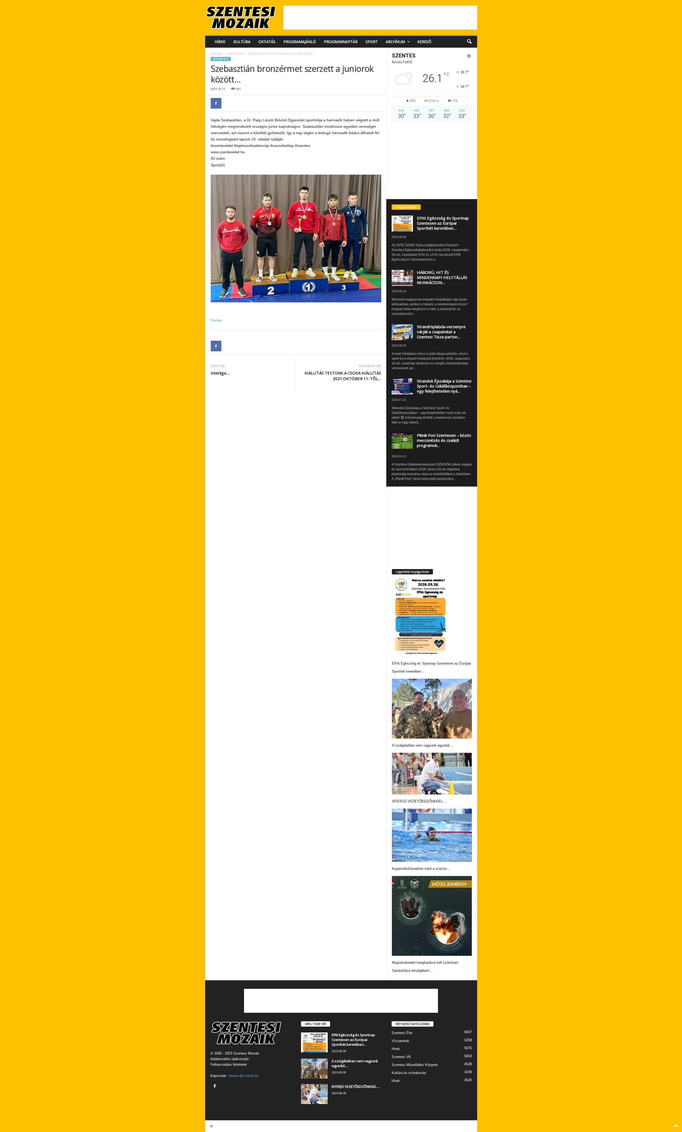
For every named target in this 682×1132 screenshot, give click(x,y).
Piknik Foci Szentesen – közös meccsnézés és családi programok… (444, 440)
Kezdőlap (216, 53)
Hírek (220, 41)
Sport (372, 41)
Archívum (395, 41)
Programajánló (299, 41)
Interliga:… (220, 373)
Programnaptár (341, 41)
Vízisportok (400, 1041)
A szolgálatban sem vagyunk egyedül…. (423, 745)
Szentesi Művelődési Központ (415, 1065)
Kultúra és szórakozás (409, 1073)
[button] (469, 42)
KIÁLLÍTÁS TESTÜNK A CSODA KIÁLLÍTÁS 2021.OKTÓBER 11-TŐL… (343, 375)
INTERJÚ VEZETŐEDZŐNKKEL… (419, 801)
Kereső (424, 41)
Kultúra (241, 41)
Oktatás (266, 41)
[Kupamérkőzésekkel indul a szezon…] (432, 835)
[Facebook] (216, 103)
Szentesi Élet (235, 53)
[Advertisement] (380, 18)
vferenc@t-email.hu (243, 1076)
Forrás (216, 320)
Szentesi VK (401, 1057)
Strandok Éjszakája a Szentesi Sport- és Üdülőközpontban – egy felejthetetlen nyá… (444, 386)
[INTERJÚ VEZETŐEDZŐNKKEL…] (432, 774)
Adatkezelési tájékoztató (229, 1059)
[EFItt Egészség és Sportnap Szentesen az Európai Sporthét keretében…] (420, 617)
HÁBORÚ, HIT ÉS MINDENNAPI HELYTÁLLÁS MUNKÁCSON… (442, 277)
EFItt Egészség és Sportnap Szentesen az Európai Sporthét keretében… (443, 223)
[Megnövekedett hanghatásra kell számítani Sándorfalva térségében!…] (432, 916)
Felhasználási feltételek (228, 1065)
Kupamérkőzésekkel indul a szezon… (421, 869)
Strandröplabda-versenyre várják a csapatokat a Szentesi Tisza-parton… (441, 331)
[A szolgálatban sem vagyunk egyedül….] (432, 709)
